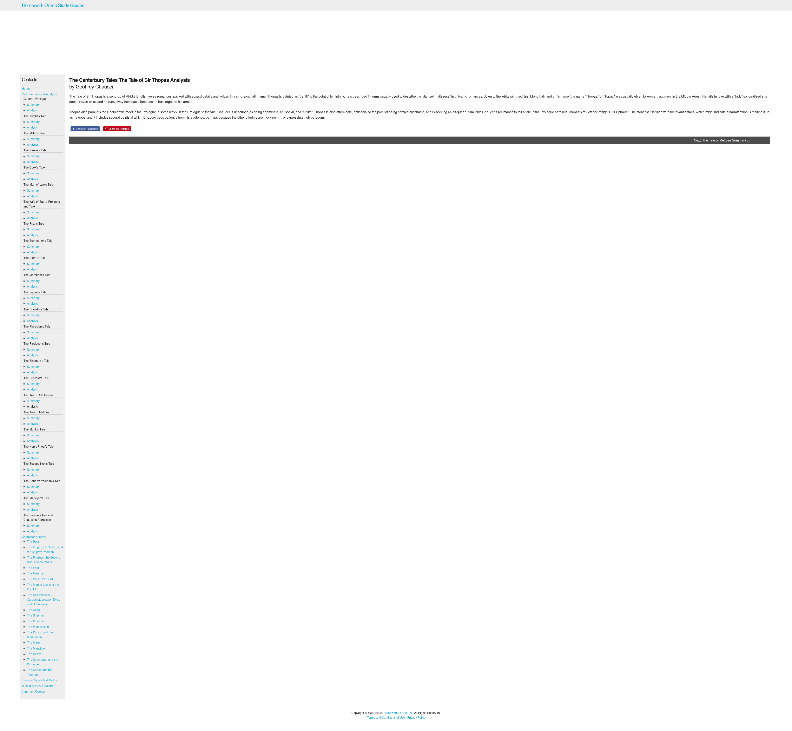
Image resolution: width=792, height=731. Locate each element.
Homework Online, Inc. (398, 713)
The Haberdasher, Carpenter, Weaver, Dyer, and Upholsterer (43, 599)
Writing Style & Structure (38, 686)
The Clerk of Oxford (40, 579)
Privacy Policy (416, 717)
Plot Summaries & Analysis (39, 94)
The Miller (33, 642)
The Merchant (36, 573)
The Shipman (36, 615)
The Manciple (36, 648)
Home (26, 88)
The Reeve (34, 654)
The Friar (33, 568)
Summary (33, 105)
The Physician (36, 621)
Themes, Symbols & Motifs (39, 680)
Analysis (32, 110)
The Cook (33, 610)
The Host (33, 541)
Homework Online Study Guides (53, 5)
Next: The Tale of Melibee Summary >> (722, 140)
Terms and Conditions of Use (386, 717)
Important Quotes (33, 691)
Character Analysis (34, 537)
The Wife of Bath (38, 627)
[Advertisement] (396, 42)
